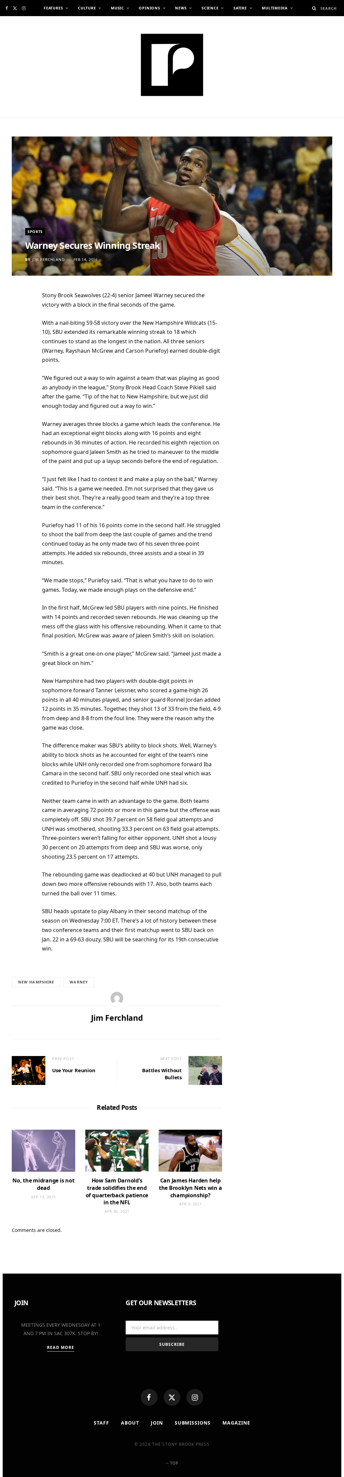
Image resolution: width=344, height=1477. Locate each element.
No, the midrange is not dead (43, 1184)
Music (117, 8)
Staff (101, 1423)
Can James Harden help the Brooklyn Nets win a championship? (190, 1188)
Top (173, 1463)
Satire (240, 8)
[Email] (20, 367)
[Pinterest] (20, 350)
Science (210, 8)
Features (53, 8)
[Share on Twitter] (20, 334)
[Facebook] (149, 1397)
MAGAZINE (236, 1423)
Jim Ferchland (48, 259)
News (180, 8)
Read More (60, 1347)
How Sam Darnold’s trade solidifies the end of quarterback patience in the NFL (117, 1191)
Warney (79, 981)
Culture (87, 8)
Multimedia (275, 8)
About (130, 1423)
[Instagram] (194, 1397)
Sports (35, 231)
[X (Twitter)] (172, 1397)
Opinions (149, 8)
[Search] (314, 8)
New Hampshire (36, 981)
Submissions (193, 1423)
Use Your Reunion (73, 1070)
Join (157, 1423)
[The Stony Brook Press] (172, 65)
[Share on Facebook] (20, 317)
